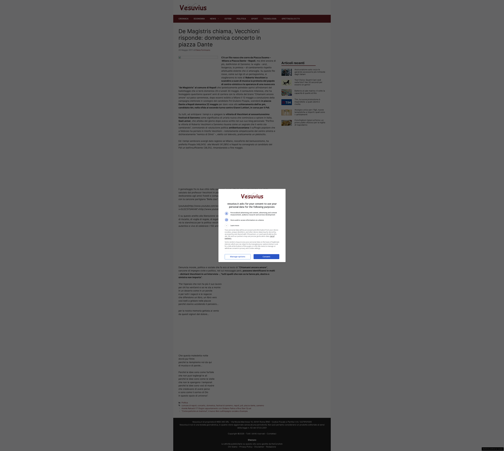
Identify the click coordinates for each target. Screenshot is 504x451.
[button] (252, 225)
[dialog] (252, 225)
